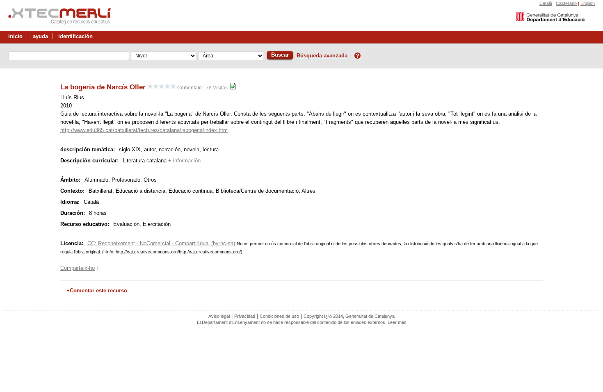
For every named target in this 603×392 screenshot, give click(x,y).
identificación (75, 36)
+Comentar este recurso (96, 290)
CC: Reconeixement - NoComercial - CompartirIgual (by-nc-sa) (161, 243)
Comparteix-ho (77, 268)
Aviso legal (219, 316)
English (587, 3)
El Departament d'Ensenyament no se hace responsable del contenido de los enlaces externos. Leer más (302, 322)
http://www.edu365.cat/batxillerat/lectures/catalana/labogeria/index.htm (144, 130)
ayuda (40, 36)
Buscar (280, 55)
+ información (184, 160)
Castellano (566, 3)
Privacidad (244, 316)
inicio (15, 36)
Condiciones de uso (279, 316)
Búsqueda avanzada (322, 55)
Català (545, 3)
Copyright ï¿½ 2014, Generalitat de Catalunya (349, 316)
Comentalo (189, 88)
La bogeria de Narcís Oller (103, 87)
